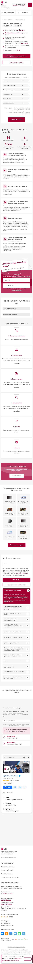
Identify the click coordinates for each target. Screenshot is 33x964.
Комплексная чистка (7, 94)
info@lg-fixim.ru (6, 900)
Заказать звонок (16, 475)
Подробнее (17, 363)
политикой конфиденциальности (19, 289)
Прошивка (5, 80)
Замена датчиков (7, 98)
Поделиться (2, 933)
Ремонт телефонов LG (7, 870)
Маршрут (8, 787)
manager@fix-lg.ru (6, 904)
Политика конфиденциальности (16, 947)
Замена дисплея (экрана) (9, 89)
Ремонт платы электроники (9, 85)
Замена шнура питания (8, 103)
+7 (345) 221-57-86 (19, 4)
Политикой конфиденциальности (16, 725)
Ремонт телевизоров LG (8, 867)
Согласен (27, 959)
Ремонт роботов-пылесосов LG (10, 877)
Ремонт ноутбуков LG (7, 874)
